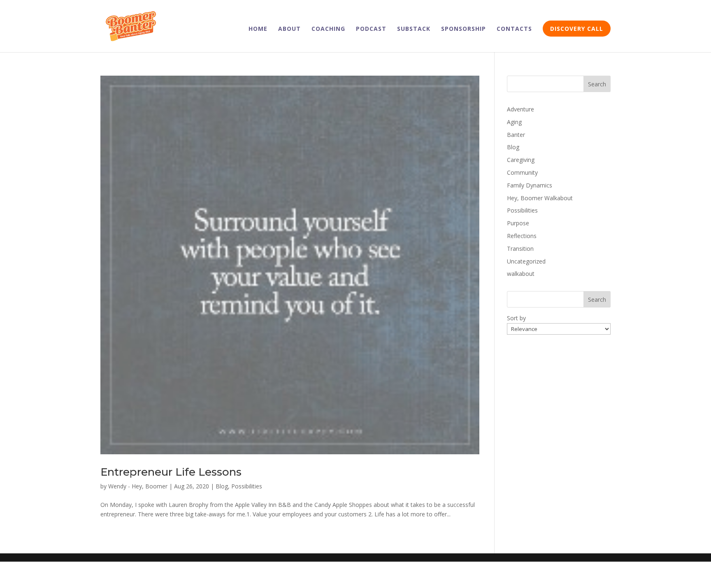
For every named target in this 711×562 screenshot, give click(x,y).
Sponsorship (463, 29)
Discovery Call (576, 28)
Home (258, 29)
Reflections (522, 236)
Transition (520, 248)
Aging (514, 122)
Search (597, 84)
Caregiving (520, 160)
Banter (516, 135)
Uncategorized (526, 261)
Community (522, 172)
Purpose (518, 223)
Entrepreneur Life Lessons (171, 472)
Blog (222, 486)
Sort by (516, 318)
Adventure (520, 109)
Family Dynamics (529, 185)
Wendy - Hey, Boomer (137, 486)
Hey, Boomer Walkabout (540, 198)
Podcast (371, 29)
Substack (413, 29)
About (289, 29)
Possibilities (246, 486)
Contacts (514, 29)
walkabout (520, 274)
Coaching (328, 29)
